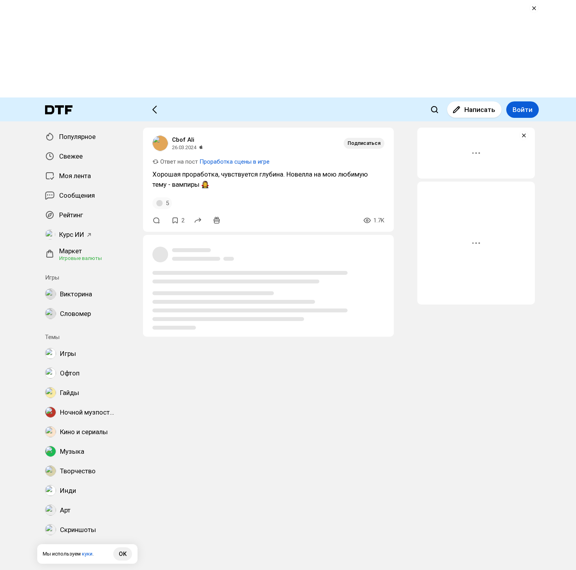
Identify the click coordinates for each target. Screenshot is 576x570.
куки (87, 554)
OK (123, 553)
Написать (479, 110)
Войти (523, 110)
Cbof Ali (183, 139)
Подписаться (364, 143)
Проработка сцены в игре (234, 161)
